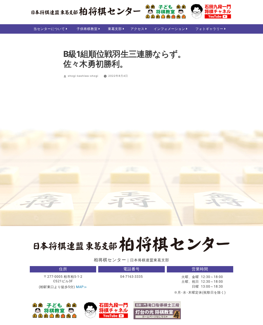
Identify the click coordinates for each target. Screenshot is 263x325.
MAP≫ (81, 287)
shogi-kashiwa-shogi (83, 75)
